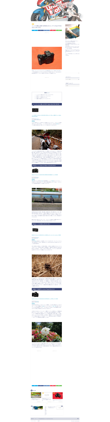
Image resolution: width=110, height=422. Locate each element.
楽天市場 (33, 121)
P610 (53, 180)
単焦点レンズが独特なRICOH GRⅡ (41, 97)
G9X (53, 306)
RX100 (57, 123)
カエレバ (37, 177)
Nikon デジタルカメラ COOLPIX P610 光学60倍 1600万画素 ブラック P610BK (45, 174)
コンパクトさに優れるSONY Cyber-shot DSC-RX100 (44, 94)
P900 (33, 180)
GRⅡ (42, 180)
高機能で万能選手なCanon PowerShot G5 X (43, 98)
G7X (55, 306)
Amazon (33, 120)
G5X (43, 306)
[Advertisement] (47, 39)
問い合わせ (67, 55)
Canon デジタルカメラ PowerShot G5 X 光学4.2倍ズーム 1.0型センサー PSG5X (45, 298)
